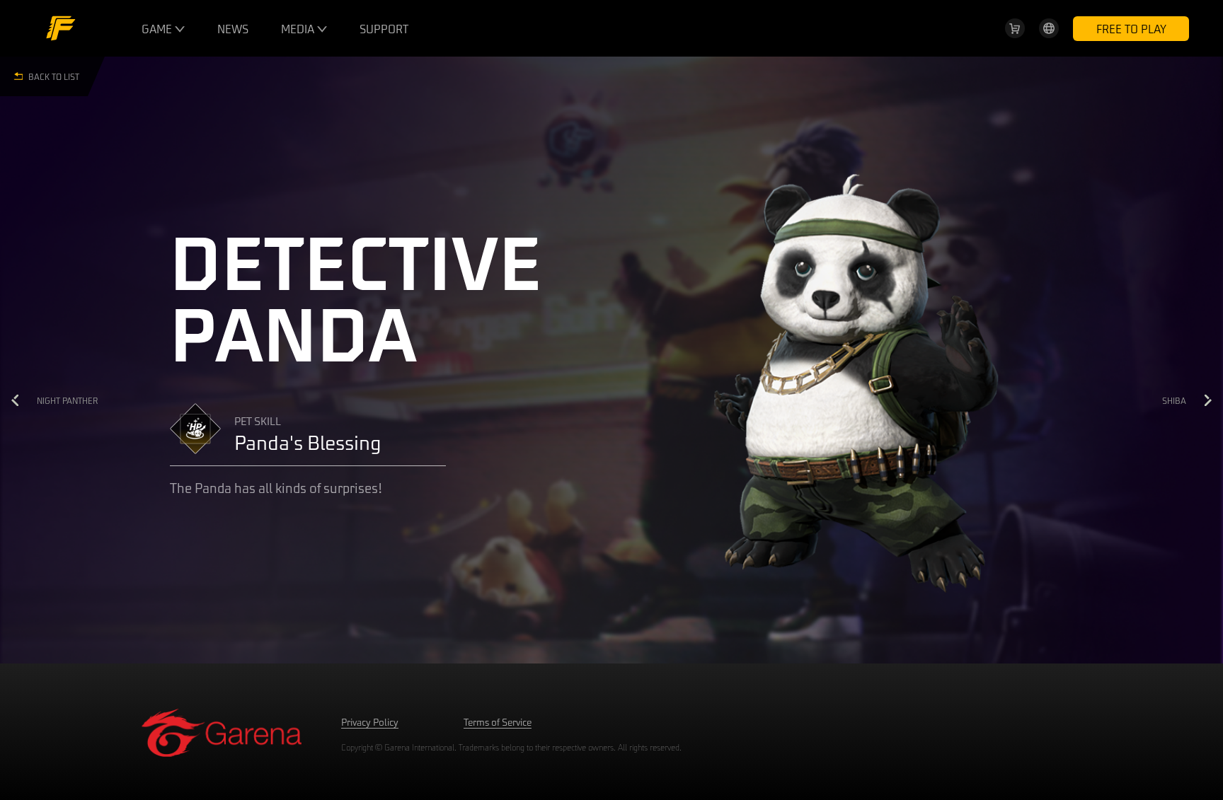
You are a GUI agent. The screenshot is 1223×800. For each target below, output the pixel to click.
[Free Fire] (60, 28)
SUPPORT (384, 28)
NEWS (232, 28)
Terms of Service (498, 722)
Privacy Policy (369, 722)
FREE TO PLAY (1131, 28)
